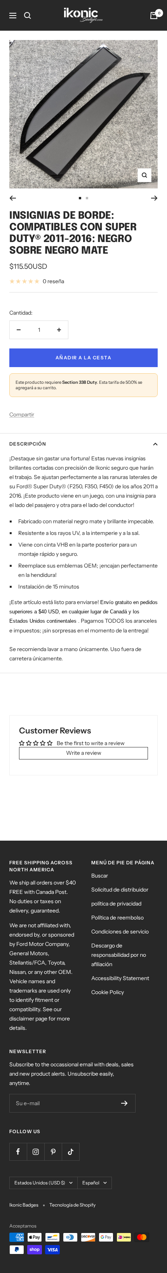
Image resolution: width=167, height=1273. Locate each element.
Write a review (83, 752)
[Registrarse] (124, 1103)
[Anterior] (12, 198)
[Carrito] (154, 15)
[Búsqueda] (27, 15)
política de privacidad (116, 903)
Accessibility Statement (120, 978)
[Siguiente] (154, 198)
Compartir (21, 414)
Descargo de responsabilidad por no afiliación (118, 955)
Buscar (99, 875)
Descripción (27, 444)
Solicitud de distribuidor (119, 889)
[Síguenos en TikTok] (70, 1151)
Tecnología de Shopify (72, 1205)
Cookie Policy (107, 992)
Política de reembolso (117, 917)
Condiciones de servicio (120, 931)
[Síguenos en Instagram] (35, 1151)
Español (90, 1183)
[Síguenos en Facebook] (18, 1151)
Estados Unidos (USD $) (39, 1183)
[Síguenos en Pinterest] (53, 1151)
